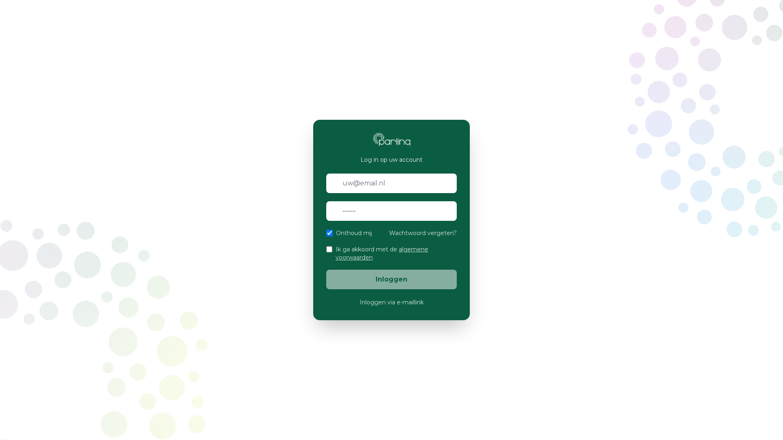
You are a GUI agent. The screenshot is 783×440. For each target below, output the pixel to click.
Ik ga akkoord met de (382, 253)
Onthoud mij (354, 233)
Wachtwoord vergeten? (423, 233)
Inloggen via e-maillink (392, 302)
